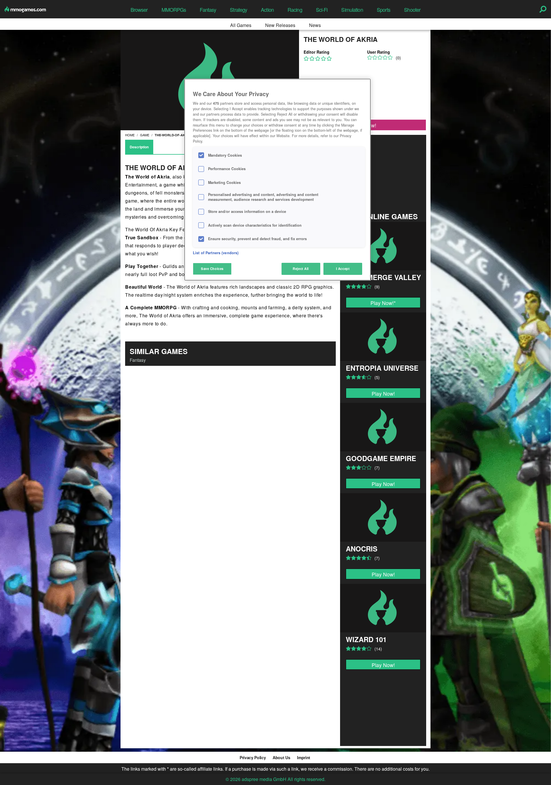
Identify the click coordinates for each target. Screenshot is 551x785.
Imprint (303, 757)
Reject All (301, 268)
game (144, 135)
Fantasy (208, 9)
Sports (384, 9)
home (130, 135)
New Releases (280, 25)
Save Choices (212, 268)
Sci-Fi (322, 9)
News (315, 25)
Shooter (412, 9)
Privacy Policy (253, 757)
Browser (139, 9)
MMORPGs (174, 9)
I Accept (343, 268)
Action (267, 9)
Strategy (238, 9)
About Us (281, 757)
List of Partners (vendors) (215, 252)
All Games (240, 25)
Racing (295, 9)
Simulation (352, 9)
